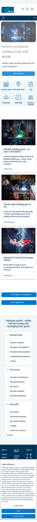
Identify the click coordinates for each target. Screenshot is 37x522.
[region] (18, 489)
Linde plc (4, 457)
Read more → (9, 169)
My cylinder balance (17, 382)
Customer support (16, 457)
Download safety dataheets (20, 352)
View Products (18, 73)
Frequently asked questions (20, 356)
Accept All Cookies (18, 516)
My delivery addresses (18, 417)
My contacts (14, 412)
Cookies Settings (18, 505)
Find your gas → (10, 222)
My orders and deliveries (19, 377)
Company (4, 454)
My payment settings (17, 421)
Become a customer (17, 343)
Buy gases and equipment (19, 347)
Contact (13, 361)
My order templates (17, 391)
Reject (18, 511)
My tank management (18, 396)
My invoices (14, 386)
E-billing (13, 426)
